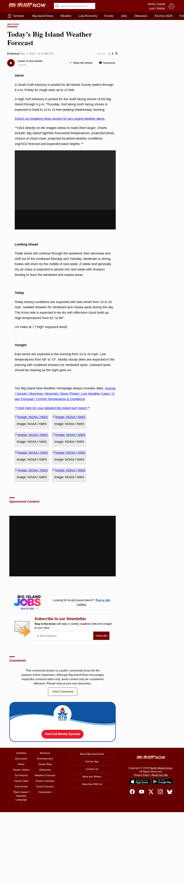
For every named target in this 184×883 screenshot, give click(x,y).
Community (21, 786)
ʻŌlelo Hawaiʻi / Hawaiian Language (21, 796)
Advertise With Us (92, 784)
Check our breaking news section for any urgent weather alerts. (60, 118)
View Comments (62, 691)
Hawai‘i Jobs (21, 780)
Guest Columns (45, 786)
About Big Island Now (92, 753)
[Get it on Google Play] (162, 781)
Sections (18, 15)
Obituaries (140, 15)
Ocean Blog (45, 764)
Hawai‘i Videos (21, 769)
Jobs (124, 15)
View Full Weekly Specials (62, 734)
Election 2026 (163, 15)
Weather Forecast (45, 775)
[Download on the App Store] (139, 781)
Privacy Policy (142, 774)
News (21, 764)
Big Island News (42, 15)
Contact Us (92, 769)
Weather (66, 15)
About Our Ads (159, 774)
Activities (21, 753)
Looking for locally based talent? (81, 602)
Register (161, 8)
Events (109, 15)
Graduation (45, 792)
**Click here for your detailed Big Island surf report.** (52, 408)
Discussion (21, 758)
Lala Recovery (88, 15)
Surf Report (21, 775)
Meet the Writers (91, 776)
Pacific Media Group (160, 767)
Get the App (92, 761)
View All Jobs (27, 608)
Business (45, 753)
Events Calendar (45, 780)
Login (152, 8)
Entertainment (45, 758)
